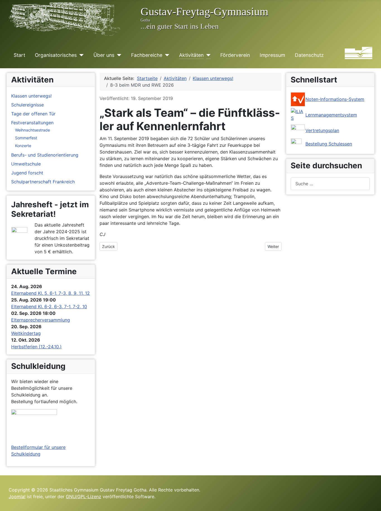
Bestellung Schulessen (328, 144)
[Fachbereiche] (165, 55)
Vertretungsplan (322, 130)
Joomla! (17, 496)
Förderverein (235, 55)
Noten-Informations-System (334, 99)
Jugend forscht (27, 173)
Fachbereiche (146, 55)
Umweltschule (26, 164)
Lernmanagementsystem (331, 115)
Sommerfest (26, 137)
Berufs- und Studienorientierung (44, 155)
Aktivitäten (191, 55)
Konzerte (23, 145)
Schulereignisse (27, 105)
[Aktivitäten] (207, 55)
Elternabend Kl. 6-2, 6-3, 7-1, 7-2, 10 (49, 306)
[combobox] (330, 183)
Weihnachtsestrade (32, 130)
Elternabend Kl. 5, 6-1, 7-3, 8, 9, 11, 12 (50, 293)
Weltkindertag (26, 333)
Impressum (272, 55)
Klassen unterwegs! (31, 96)
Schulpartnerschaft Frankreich (43, 181)
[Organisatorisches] (80, 55)
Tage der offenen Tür (33, 113)
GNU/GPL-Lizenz (83, 496)
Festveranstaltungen (32, 122)
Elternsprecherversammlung (40, 320)
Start (19, 55)
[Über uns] (117, 55)
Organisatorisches (56, 55)
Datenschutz (309, 55)
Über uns (103, 55)
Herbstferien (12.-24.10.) (36, 346)
